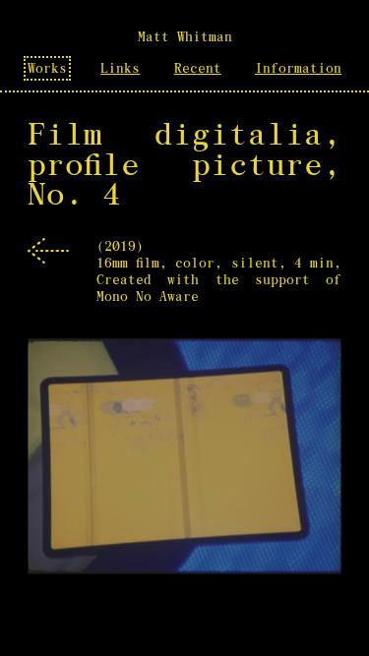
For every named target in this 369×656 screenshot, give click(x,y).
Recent (197, 68)
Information (298, 68)
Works (47, 68)
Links (120, 68)
